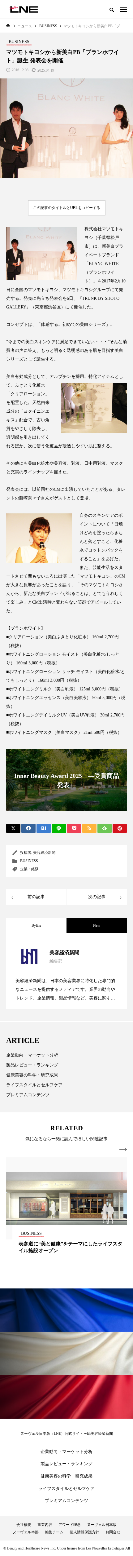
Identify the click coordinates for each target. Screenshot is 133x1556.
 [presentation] (123, 1149)
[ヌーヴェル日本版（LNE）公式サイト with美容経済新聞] (23, 9)
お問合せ (112, 1532)
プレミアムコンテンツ (27, 1095)
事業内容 (44, 1525)
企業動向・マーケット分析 (32, 1055)
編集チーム (54, 1532)
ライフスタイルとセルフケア (34, 1085)
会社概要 (23, 1525)
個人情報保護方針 (84, 1532)
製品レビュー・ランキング (32, 1065)
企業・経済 (29, 869)
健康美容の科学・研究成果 (32, 1075)
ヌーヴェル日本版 (102, 1525)
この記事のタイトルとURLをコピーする (66, 208)
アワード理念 (69, 1525)
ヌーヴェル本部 (26, 1532)
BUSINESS (29, 861)
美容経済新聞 (44, 852)
